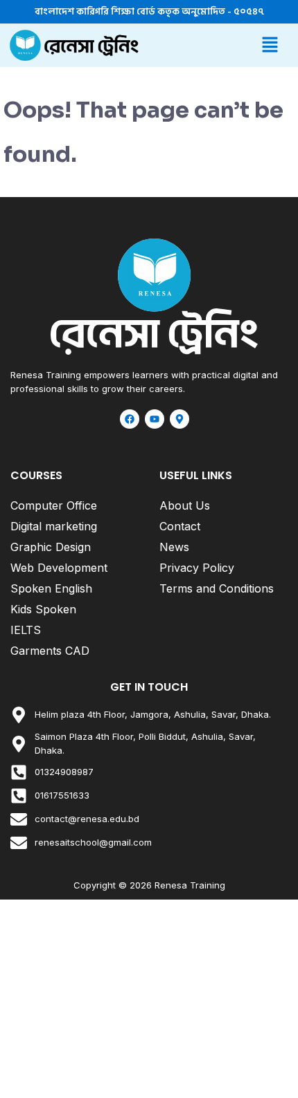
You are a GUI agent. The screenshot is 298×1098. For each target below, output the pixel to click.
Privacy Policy (196, 568)
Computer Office (53, 505)
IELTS (25, 630)
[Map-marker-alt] (179, 419)
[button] (218, 45)
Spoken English (51, 588)
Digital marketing (53, 526)
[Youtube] (154, 419)
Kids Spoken (43, 609)
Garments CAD (49, 651)
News (174, 547)
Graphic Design (50, 547)
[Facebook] (129, 419)
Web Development (58, 568)
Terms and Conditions (216, 588)
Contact (179, 526)
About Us (184, 505)
